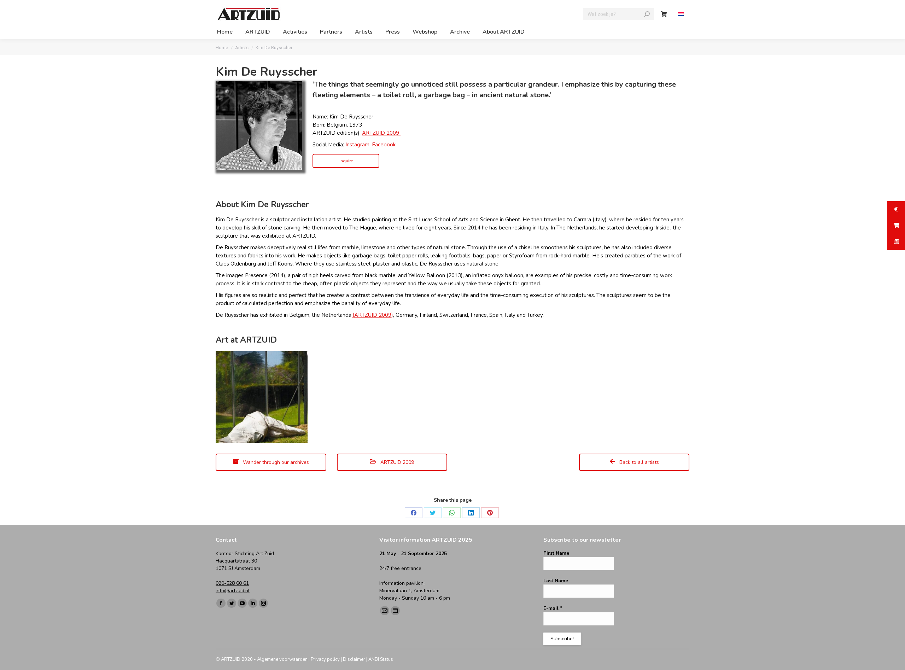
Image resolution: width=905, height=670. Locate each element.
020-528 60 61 (232, 583)
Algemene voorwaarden (282, 659)
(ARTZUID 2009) (372, 315)
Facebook (384, 144)
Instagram (357, 144)
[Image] (259, 125)
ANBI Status (380, 659)
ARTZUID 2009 (381, 132)
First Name (556, 553)
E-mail (552, 608)
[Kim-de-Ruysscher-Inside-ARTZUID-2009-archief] (262, 397)
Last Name (555, 580)
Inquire (346, 161)
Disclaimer (354, 659)
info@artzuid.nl (233, 590)
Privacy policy (325, 659)
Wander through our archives (275, 462)
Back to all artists (638, 462)
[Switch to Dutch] (681, 14)
